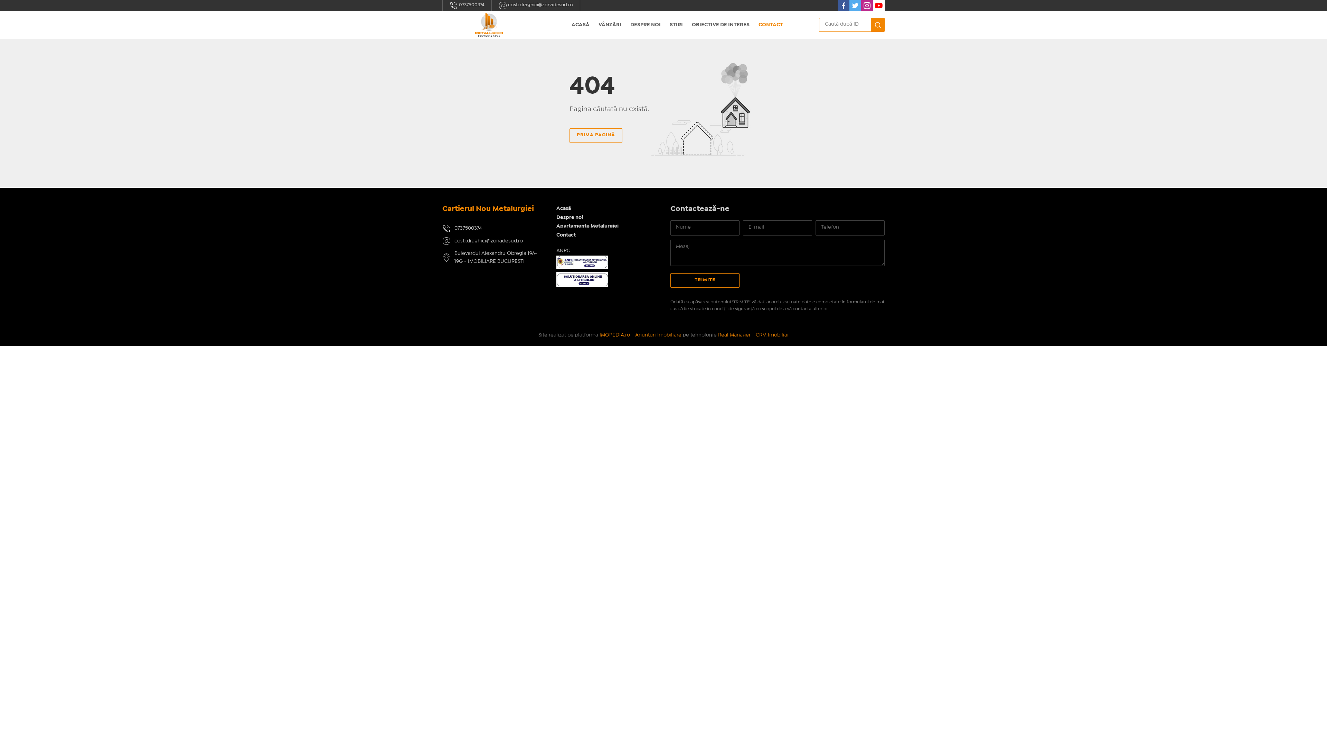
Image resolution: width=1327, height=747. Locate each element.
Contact (771, 25)
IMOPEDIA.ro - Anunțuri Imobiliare (640, 335)
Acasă (581, 25)
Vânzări (610, 25)
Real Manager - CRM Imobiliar (753, 335)
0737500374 (471, 5)
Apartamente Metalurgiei (587, 226)
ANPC (563, 251)
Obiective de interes (721, 25)
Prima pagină (596, 135)
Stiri (676, 25)
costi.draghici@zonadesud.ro (540, 5)
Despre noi (645, 25)
